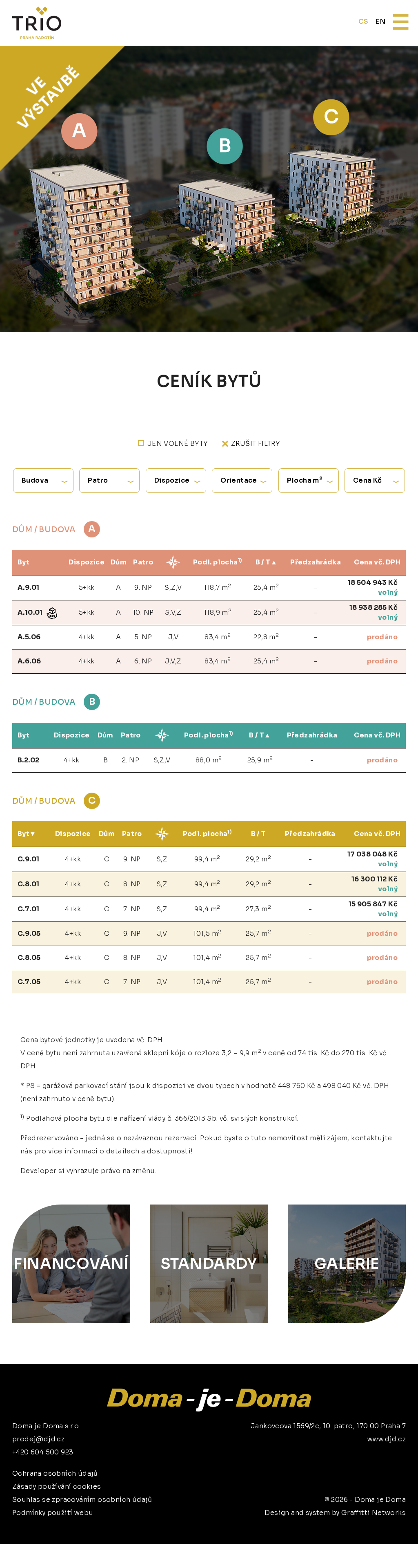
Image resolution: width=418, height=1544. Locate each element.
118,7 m (217, 587)
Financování (71, 1263)
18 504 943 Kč (373, 582)
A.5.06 (29, 637)
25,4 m (266, 587)
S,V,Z (173, 612)
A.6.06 (29, 661)
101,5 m (207, 933)
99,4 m (207, 858)
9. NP (143, 587)
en (380, 21)
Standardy (209, 1263)
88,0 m (209, 759)
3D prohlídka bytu (350, 1522)
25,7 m (258, 933)
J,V (173, 637)
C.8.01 (28, 884)
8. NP (132, 884)
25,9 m (260, 759)
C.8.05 (29, 957)
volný (388, 592)
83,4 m (218, 636)
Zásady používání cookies (56, 1486)
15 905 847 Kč (373, 904)
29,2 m (258, 858)
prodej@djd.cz (38, 1439)
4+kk (87, 637)
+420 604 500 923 (42, 1452)
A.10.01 (31, 612)
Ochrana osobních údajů (55, 1473)
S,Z (161, 859)
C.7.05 (29, 982)
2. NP (130, 760)
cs (363, 21)
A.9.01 (28, 587)
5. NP (143, 637)
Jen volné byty (177, 443)
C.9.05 (29, 933)
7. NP (131, 909)
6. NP (143, 661)
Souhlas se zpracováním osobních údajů (82, 1499)
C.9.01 (28, 859)
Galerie (346, 1263)
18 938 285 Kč (373, 607)
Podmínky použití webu (52, 1512)
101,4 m (207, 957)
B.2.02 (28, 760)
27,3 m (258, 908)
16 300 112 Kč (374, 879)
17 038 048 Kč (372, 854)
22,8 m (266, 636)
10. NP (143, 612)
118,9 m (217, 612)
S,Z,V (173, 587)
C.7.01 (28, 909)
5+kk (87, 587)
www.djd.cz (386, 1439)
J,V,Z (173, 661)
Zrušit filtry (255, 443)
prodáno (382, 637)
